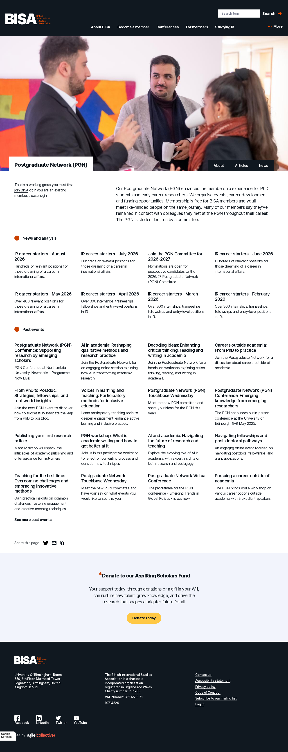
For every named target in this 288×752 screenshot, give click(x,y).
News (263, 165)
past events (42, 519)
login (43, 195)
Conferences (167, 27)
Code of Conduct (207, 692)
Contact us (203, 675)
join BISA (21, 190)
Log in (199, 704)
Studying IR (224, 27)
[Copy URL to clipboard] (62, 543)
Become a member (133, 27)
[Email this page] (54, 543)
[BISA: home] (27, 19)
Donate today (143, 618)
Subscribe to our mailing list (216, 698)
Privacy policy (205, 686)
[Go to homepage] (30, 660)
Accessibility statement (212, 680)
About (219, 165)
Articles (241, 165)
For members (197, 27)
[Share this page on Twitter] (45, 543)
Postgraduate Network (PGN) (50, 164)
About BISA (100, 27)
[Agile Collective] (41, 735)
